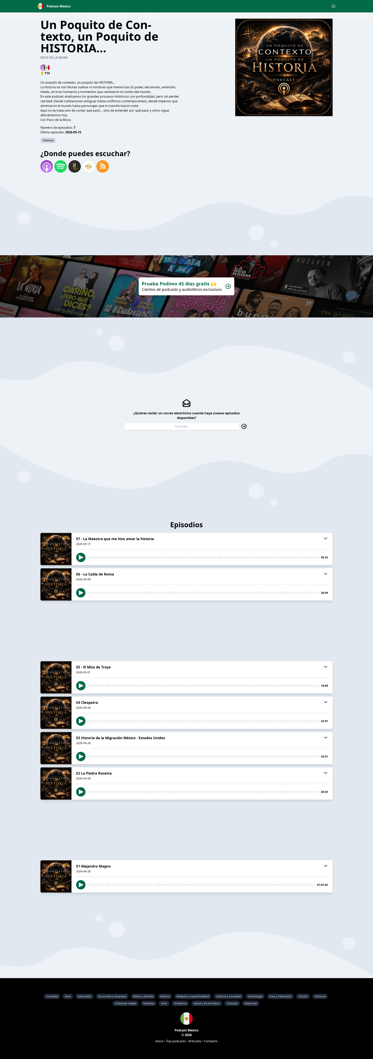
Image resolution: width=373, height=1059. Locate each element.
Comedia (52, 996)
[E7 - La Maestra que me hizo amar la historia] (55, 549)
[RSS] (103, 166)
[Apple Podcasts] (47, 166)
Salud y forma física (206, 1003)
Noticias (148, 1003)
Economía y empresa (112, 996)
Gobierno (180, 1003)
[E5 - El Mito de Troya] (55, 677)
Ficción (303, 996)
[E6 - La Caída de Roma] (55, 584)
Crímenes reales (125, 1003)
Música (165, 996)
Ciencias (232, 1003)
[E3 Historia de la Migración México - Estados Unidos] (55, 748)
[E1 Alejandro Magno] (55, 876)
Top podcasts (176, 1041)
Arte (68, 996)
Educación (84, 996)
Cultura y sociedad (228, 996)
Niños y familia (143, 996)
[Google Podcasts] (89, 166)
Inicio (159, 1041)
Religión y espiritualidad (193, 996)
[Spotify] (61, 166)
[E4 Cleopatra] (55, 713)
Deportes (251, 1003)
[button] (333, 6)
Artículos (194, 1041)
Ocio (164, 1003)
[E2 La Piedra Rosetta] (55, 783)
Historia (48, 140)
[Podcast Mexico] (186, 1018)
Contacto (211, 1041)
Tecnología (255, 996)
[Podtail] (75, 166)
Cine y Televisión (280, 996)
